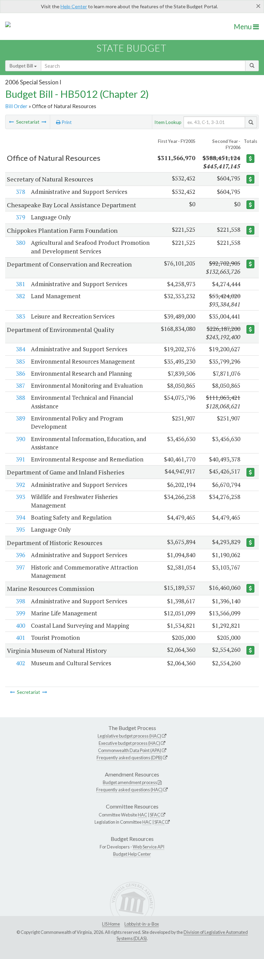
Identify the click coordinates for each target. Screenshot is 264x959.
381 (20, 284)
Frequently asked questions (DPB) (129, 757)
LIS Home (111, 924)
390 (20, 439)
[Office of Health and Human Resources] (11, 122)
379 (20, 217)
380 (20, 243)
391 (20, 459)
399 (20, 613)
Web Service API (148, 846)
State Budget (131, 48)
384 (20, 349)
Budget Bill (22, 66)
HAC (142, 814)
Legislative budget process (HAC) (129, 736)
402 (20, 663)
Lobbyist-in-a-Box (141, 924)
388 (20, 398)
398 (20, 601)
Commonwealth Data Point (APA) (129, 750)
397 (20, 567)
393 (20, 497)
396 (20, 555)
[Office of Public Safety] (44, 122)
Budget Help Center (132, 854)
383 (20, 316)
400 (20, 625)
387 (20, 385)
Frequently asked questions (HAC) (129, 789)
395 (20, 529)
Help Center (73, 6)
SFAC (155, 814)
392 (20, 485)
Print (66, 122)
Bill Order (16, 106)
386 (20, 373)
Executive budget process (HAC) (129, 743)
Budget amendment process (130, 782)
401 (20, 638)
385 (20, 361)
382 (20, 296)
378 (20, 192)
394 (20, 517)
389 (20, 418)
